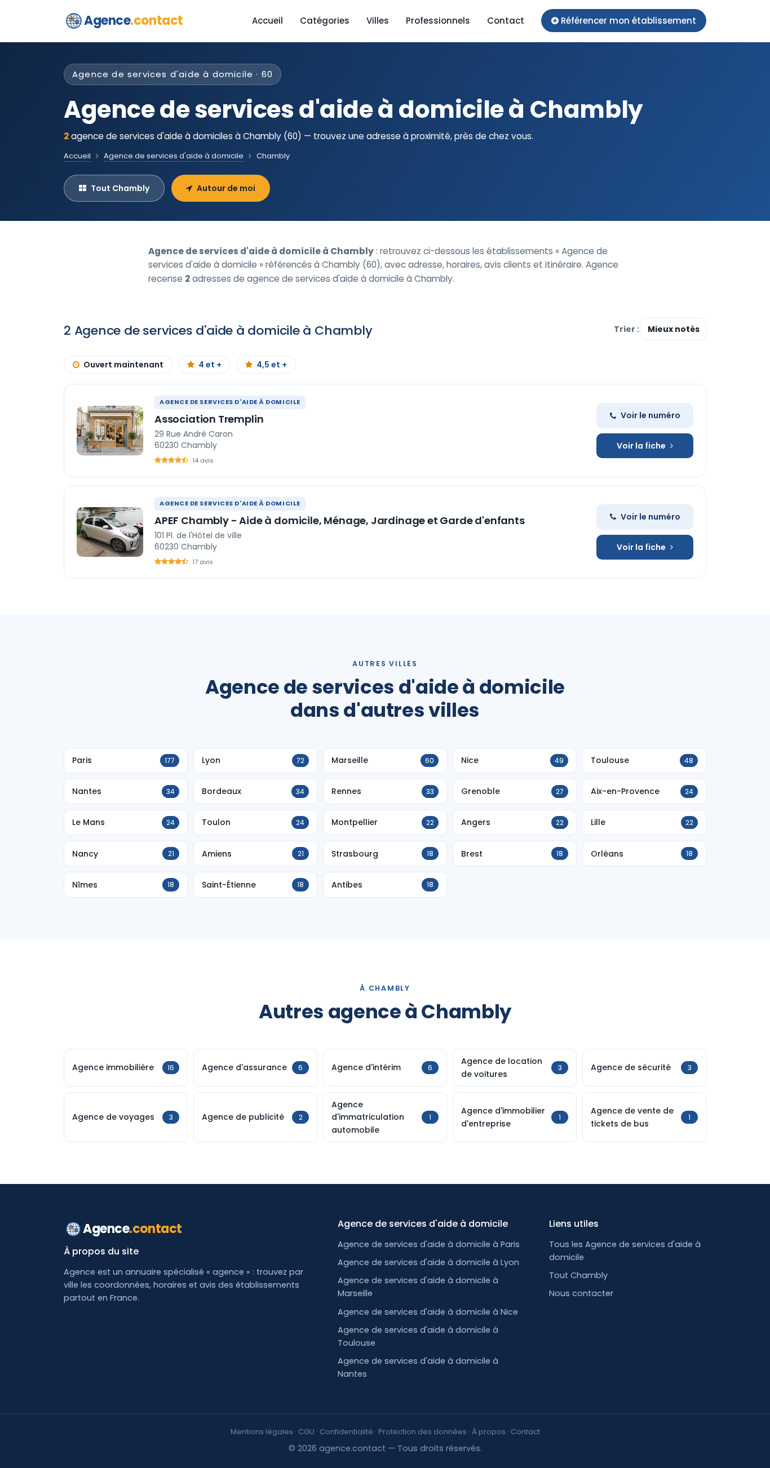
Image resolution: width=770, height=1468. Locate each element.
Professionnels (438, 20)
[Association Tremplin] (110, 430)
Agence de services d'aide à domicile (174, 155)
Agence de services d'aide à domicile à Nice (428, 1312)
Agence (133, 20)
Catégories (324, 20)
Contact (505, 20)
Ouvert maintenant (123, 364)
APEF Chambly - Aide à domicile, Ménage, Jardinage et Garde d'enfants (339, 520)
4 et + (210, 364)
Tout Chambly (120, 188)
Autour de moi (226, 188)
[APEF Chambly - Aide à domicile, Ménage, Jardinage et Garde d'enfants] (110, 532)
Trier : (627, 329)
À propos (489, 1431)
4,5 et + (271, 364)
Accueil (267, 20)
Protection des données (422, 1431)
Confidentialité (346, 1431)
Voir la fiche (641, 445)
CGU (306, 1431)
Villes (377, 20)
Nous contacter (581, 1293)
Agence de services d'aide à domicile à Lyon (428, 1262)
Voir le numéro (650, 415)
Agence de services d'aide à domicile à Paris (429, 1244)
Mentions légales (262, 1431)
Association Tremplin (208, 419)
